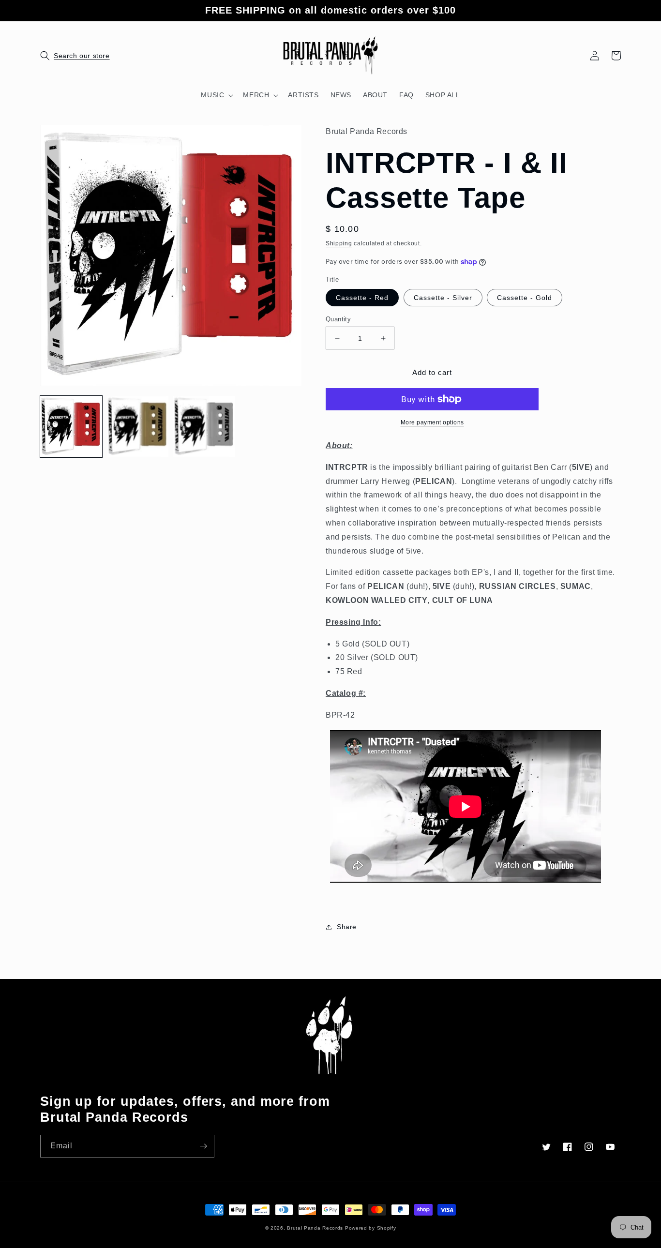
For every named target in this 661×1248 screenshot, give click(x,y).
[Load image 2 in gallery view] (138, 427)
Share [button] (347, 927)
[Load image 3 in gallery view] (204, 427)
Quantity (338, 319)
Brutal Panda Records (315, 1228)
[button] (50, 55)
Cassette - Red (362, 297)
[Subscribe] (203, 1146)
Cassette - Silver (443, 297)
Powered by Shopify (370, 1228)
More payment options (432, 422)
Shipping (339, 243)
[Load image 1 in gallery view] (71, 427)
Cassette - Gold (524, 297)
